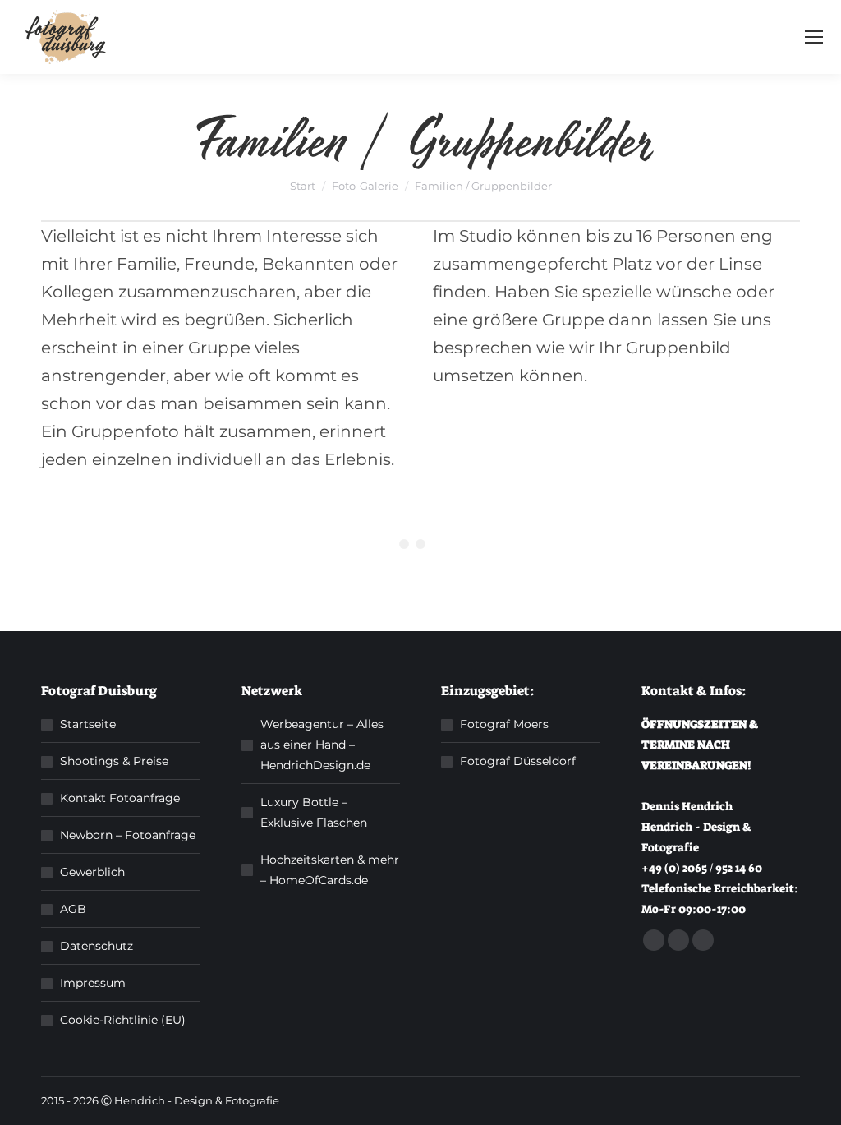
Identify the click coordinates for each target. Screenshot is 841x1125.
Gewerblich (92, 871)
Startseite (88, 724)
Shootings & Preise (114, 761)
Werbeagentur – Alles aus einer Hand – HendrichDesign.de (322, 744)
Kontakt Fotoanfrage (120, 798)
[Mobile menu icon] (814, 37)
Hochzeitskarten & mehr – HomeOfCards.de (329, 870)
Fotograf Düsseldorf (518, 761)
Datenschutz (96, 945)
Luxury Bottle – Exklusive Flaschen (313, 812)
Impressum (93, 982)
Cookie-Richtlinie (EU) (123, 1019)
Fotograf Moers (504, 724)
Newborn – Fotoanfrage (127, 835)
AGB (73, 908)
